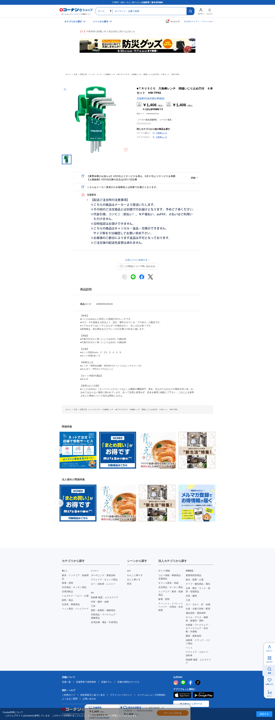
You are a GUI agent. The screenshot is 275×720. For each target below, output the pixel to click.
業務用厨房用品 (193, 575)
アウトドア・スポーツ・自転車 (198, 654)
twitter (197, 682)
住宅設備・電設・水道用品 (104, 622)
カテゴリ (269, 662)
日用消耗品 (67, 591)
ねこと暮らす (134, 579)
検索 (269, 673)
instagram (175, 682)
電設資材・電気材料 (196, 613)
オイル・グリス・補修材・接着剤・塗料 (197, 619)
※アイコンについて (144, 123)
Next (215, 450)
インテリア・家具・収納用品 (170, 593)
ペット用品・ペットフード (75, 608)
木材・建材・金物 (100, 601)
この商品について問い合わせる (139, 266)
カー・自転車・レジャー (103, 584)
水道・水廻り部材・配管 (198, 608)
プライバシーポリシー (121, 695)
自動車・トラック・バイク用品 (198, 642)
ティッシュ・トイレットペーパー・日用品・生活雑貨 (170, 606)
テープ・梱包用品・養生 (198, 584)
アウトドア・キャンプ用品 (104, 579)
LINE (183, 682)
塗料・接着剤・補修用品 (103, 610)
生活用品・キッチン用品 (74, 587)
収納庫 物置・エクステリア (104, 597)
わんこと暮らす (135, 575)
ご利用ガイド (68, 695)
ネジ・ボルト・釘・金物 (198, 604)
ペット (189, 647)
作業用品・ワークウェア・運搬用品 (104, 616)
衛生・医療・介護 (195, 579)
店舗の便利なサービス (128, 682)
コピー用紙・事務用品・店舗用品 (170, 577)
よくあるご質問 (70, 699)
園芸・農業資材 (193, 636)
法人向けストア (190, 21)
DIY (129, 571)
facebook (190, 682)
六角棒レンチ (161, 133)
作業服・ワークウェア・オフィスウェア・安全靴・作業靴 (198, 628)
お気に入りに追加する (125, 150)
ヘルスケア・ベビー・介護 (75, 596)
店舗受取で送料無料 (86, 682)
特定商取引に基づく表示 (92, 695)
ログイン (269, 651)
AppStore (182, 695)
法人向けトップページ (191, 704)
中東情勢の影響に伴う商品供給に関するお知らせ (107, 31)
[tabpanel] (77, 450)
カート (269, 696)
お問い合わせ (89, 699)
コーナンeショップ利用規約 (151, 695)
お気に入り (269, 684)
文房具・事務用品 (71, 604)
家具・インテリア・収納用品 (75, 577)
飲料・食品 (67, 600)
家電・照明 (67, 583)
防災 (129, 583)
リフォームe (206, 21)
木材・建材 (191, 596)
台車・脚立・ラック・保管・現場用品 (198, 590)
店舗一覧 (66, 682)
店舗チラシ (106, 682)
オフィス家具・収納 (168, 583)
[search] (190, 11)
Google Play (203, 695)
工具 (93, 606)
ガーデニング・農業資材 (103, 575)
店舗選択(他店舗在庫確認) (151, 98)
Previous (59, 450)
